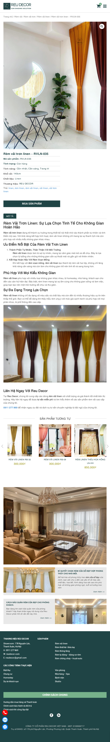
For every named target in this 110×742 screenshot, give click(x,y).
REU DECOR (26, 183)
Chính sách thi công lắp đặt (16, 709)
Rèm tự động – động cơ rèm (68, 655)
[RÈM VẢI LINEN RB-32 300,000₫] (19, 440)
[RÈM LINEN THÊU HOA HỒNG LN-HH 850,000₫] (90, 440)
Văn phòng (60, 670)
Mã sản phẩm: (11, 158)
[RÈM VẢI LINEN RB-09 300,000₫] (55, 440)
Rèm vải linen (43, 16)
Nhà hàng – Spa (62, 674)
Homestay (8, 678)
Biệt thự (6, 670)
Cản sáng (33, 168)
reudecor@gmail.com (16, 658)
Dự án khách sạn (11, 681)
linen (11, 187)
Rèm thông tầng (62, 651)
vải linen (44, 187)
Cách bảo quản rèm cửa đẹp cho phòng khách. (27, 603)
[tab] (9, 216)
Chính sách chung (55, 694)
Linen (18, 178)
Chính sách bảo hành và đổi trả (17, 706)
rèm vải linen (31, 187)
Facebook (51, 715)
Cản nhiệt (22, 168)
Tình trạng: (9, 163)
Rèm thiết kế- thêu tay (65, 647)
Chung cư (7, 674)
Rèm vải (18, 16)
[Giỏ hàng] (99, 6)
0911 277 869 (10, 407)
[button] (101, 26)
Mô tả (9, 216)
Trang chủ (8, 16)
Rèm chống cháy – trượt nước (68, 658)
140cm (17, 173)
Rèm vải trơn (30, 16)
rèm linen (19, 187)
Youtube (59, 715)
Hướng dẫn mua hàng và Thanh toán (20, 702)
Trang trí (44, 168)
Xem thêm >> (98, 591)
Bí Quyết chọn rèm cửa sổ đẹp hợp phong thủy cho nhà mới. (80, 572)
